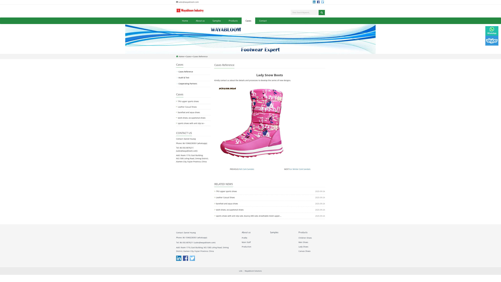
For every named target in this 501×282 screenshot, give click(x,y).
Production (246, 246)
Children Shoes (305, 238)
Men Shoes (303, 242)
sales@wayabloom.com (188, 2)
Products (233, 20)
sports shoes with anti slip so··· (191, 123)
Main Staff (246, 242)
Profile (244, 238)
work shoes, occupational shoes (230, 209)
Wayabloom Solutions (253, 271)
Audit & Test (183, 77)
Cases (248, 20)
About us (200, 20)
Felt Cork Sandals (246, 169)
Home (185, 20)
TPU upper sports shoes (226, 191)
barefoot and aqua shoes (227, 203)
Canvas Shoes (305, 251)
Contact (263, 20)
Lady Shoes (303, 246)
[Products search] (322, 12)
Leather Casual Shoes (225, 197)
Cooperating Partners (187, 83)
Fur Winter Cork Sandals (299, 169)
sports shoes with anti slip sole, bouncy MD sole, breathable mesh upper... (248, 216)
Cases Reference (200, 56)
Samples (217, 20)
